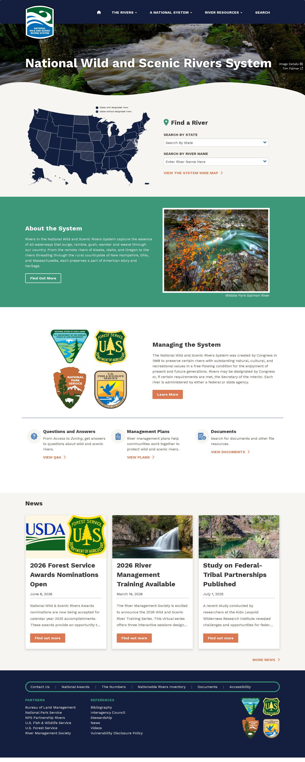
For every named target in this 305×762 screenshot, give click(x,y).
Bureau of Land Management (50, 707)
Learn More (167, 394)
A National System (170, 12)
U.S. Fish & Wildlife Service (48, 722)
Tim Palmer (290, 68)
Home (99, 12)
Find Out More (43, 278)
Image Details (289, 64)
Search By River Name (186, 154)
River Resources (222, 12)
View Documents (228, 452)
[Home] (39, 22)
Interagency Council (108, 712)
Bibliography (101, 707)
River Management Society (48, 733)
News (95, 722)
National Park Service (43, 712)
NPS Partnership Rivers (45, 717)
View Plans (138, 457)
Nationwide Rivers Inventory (162, 687)
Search (262, 12)
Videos (96, 728)
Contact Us (40, 687)
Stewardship (101, 717)
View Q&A (52, 457)
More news (264, 660)
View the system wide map (191, 173)
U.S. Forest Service (41, 728)
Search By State (181, 135)
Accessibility (240, 687)
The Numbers (114, 687)
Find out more (48, 638)
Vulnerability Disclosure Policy (117, 733)
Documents (207, 687)
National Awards (76, 687)
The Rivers (123, 12)
